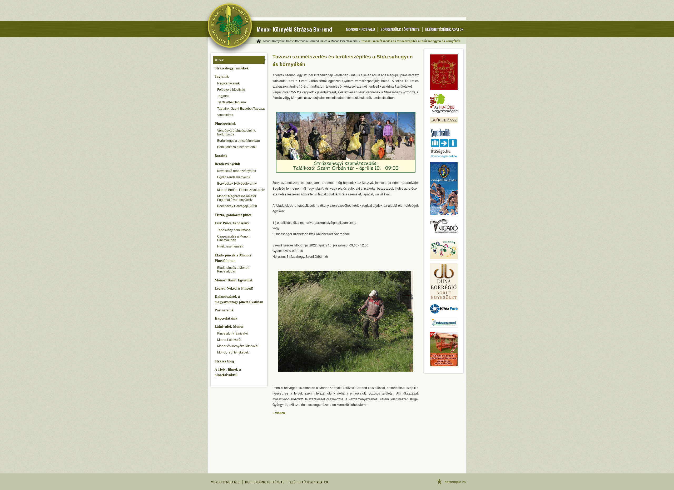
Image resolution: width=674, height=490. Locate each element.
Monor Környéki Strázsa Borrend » (285, 41)
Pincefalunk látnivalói (232, 333)
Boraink (221, 155)
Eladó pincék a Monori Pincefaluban (233, 257)
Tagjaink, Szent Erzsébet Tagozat (241, 108)
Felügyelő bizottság (231, 90)
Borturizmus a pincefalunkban (238, 141)
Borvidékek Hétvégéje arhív (237, 183)
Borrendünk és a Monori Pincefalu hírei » (334, 41)
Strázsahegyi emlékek (232, 68)
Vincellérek (225, 115)
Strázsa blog (224, 361)
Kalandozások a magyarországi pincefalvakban (239, 299)
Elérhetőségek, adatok (444, 30)
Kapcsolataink (226, 318)
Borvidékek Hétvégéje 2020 (237, 206)
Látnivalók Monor (229, 326)
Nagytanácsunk (228, 83)
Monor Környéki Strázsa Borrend (294, 30)
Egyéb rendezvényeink (233, 177)
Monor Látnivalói (229, 340)
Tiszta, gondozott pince (233, 215)
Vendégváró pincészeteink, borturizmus (236, 132)
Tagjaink (222, 76)
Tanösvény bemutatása (233, 230)
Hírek (219, 60)
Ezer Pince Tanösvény (232, 223)
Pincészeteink (225, 123)
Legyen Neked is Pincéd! (234, 288)
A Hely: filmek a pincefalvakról (228, 371)
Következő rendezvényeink (236, 171)
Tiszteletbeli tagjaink (231, 102)
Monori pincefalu (360, 30)
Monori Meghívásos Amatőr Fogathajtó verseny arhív (236, 198)
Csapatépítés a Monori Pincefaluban (233, 238)
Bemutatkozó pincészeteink (236, 147)
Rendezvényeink (227, 163)
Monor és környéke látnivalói (237, 346)
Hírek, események (230, 246)
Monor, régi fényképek (233, 352)
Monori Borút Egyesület (233, 280)
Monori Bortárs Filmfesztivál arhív (241, 190)
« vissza (278, 412)
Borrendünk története (400, 30)
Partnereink (224, 310)
